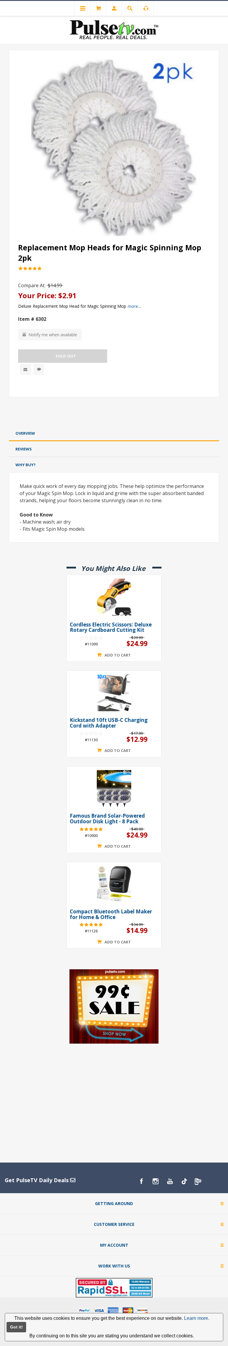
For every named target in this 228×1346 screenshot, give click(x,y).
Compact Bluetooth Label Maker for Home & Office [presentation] (111, 914)
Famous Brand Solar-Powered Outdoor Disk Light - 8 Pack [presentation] (107, 818)
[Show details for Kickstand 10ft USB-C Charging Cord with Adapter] (114, 692)
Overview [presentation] (25, 433)
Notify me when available (52, 334)
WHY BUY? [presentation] (25, 464)
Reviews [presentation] (23, 449)
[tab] (114, 433)
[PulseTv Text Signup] (198, 1181)
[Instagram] (155, 1181)
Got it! (16, 1327)
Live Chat (38, 369)
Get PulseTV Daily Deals (37, 1180)
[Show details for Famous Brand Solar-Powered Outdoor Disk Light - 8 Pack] (114, 788)
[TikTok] (184, 1181)
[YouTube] (170, 1181)
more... (134, 306)
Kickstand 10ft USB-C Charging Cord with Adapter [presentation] (109, 722)
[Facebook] (141, 1181)
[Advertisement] (114, 413)
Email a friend (25, 369)
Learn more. (196, 1318)
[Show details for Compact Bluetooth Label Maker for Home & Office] (114, 884)
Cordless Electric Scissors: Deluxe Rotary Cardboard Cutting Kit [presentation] (111, 627)
